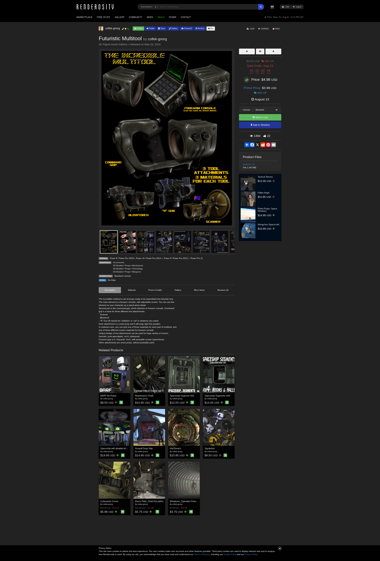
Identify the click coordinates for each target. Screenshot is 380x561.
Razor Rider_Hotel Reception (149, 501)
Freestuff (187, 28)
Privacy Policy (251, 554)
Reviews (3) (223, 290)
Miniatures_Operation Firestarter (185, 501)
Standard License (122, 276)
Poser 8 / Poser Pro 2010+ (122, 258)
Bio (211, 28)
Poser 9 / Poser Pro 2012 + (176, 258)
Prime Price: (253, 88)
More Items (199, 290)
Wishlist (200, 28)
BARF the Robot (108, 395)
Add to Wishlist (261, 125)
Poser (172, 17)
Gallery (120, 17)
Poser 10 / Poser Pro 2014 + (149, 258)
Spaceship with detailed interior (115, 448)
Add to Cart (261, 117)
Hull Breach (175, 448)
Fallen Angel (263, 192)
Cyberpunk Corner (109, 501)
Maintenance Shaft (144, 395)
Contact (186, 17)
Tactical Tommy (265, 177)
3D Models (118, 265)
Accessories (118, 262)
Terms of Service (202, 554)
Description (110, 290)
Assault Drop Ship (144, 448)
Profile (151, 28)
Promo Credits (155, 290)
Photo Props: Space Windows (267, 209)
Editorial (132, 290)
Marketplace (84, 17)
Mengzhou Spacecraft (268, 224)
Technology (137, 268)
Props (127, 265)
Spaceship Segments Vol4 (217, 395)
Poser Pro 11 (197, 258)
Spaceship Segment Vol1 (182, 395)
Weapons (136, 272)
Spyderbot (209, 448)
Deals (160, 17)
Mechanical (137, 265)
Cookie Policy (230, 554)
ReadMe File (249, 164)
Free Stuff (103, 17)
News (150, 17)
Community (135, 17)
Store (162, 28)
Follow (140, 28)
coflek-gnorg (157, 39)
